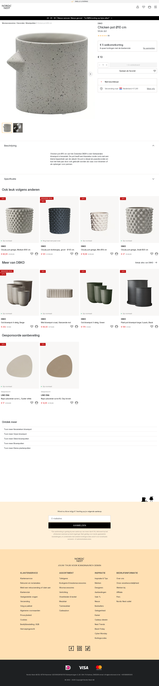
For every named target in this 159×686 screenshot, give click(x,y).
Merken (98, 583)
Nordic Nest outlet (124, 601)
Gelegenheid (100, 610)
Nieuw (97, 601)
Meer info (151, 89)
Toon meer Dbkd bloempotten (16, 439)
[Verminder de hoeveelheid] (99, 64)
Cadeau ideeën (101, 620)
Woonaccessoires (8, 23)
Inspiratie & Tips (101, 578)
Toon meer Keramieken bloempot (18, 429)
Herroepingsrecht (27, 629)
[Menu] (156, 7)
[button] (104, 36)
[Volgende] (90, 74)
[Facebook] (71, 648)
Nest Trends (100, 624)
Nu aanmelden (149, 48)
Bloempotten (31, 23)
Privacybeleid (26, 615)
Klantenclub (25, 592)
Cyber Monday (101, 633)
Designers (99, 588)
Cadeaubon (64, 610)
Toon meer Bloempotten (14, 443)
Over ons (120, 578)
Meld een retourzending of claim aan (35, 588)
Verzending (25, 601)
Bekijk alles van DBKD (144, 263)
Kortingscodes (101, 638)
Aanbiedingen (100, 592)
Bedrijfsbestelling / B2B (29, 624)
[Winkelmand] (150, 7)
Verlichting (63, 592)
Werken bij (121, 588)
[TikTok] (88, 648)
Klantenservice (26, 578)
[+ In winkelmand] (36, 253)
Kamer (97, 615)
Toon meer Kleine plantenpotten (17, 448)
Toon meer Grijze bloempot (15, 434)
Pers (118, 597)
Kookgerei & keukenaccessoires (72, 583)
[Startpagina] (6, 7)
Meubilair (63, 601)
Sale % (98, 597)
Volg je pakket (26, 606)
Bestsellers (99, 606)
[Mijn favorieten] (144, 7)
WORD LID (90, 1)
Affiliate (119, 592)
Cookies (23, 620)
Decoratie (20, 23)
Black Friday (100, 629)
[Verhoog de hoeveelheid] (106, 64)
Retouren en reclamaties (30, 583)
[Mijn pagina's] (138, 7)
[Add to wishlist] (32, 253)
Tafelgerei (63, 578)
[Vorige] (4, 74)
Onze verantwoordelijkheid (128, 583)
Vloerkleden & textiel (68, 597)
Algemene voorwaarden (30, 610)
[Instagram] (79, 648)
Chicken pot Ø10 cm (44, 23)
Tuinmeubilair (64, 606)
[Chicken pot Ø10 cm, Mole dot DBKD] (47, 73)
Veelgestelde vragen (29, 597)
